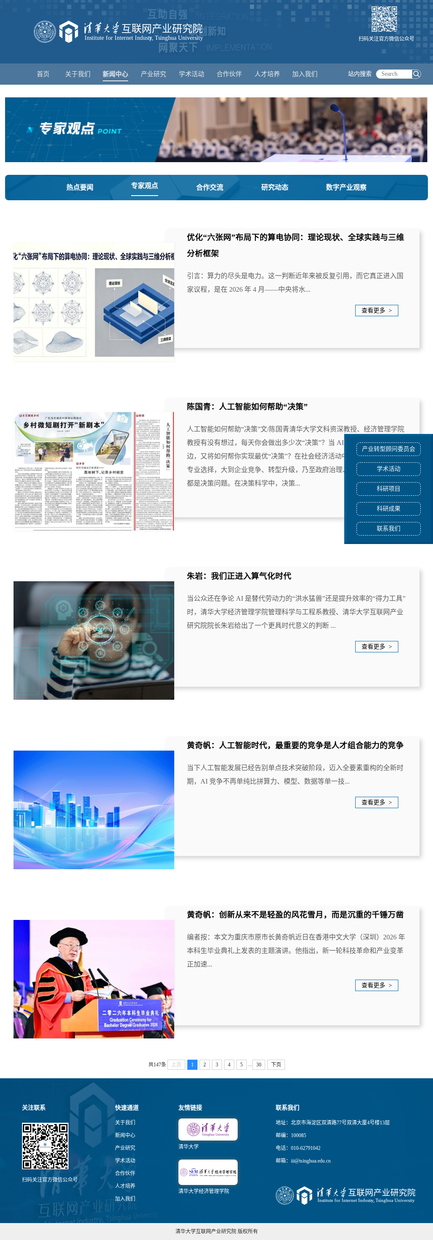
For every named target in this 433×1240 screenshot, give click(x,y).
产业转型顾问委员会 (388, 449)
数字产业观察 (346, 187)
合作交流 (209, 187)
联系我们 (388, 528)
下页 (276, 1065)
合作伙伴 (125, 1173)
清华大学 (188, 1147)
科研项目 (388, 489)
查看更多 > (377, 310)
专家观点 (144, 185)
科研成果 (388, 508)
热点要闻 (79, 187)
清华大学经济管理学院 (203, 1191)
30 (258, 1065)
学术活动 (191, 74)
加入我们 (125, 1199)
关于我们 (125, 1123)
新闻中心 (125, 1135)
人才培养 (125, 1186)
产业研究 (125, 1148)
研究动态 (274, 187)
